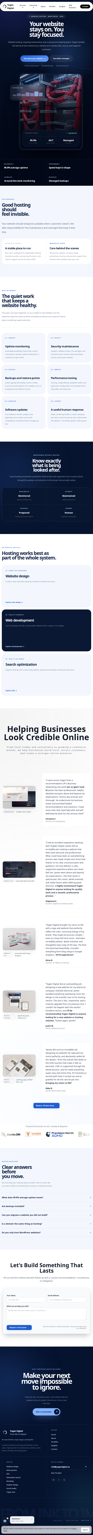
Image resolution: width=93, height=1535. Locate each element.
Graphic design (12, 1485)
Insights (62, 6)
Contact (85, 6)
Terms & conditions (72, 1520)
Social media (11, 1488)
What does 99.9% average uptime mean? (22, 1197)
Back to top (86, 1520)
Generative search (13, 1477)
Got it (85, 1530)
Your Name (11, 1295)
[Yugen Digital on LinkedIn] (64, 1480)
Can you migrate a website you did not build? (25, 1215)
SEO (8, 1474)
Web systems (11, 1470)
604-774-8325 (56, 1473)
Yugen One (10, 1492)
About (43, 6)
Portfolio (52, 6)
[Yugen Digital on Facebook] (59, 1480)
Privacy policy (58, 1520)
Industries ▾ (33, 6)
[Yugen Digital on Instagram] (53, 1480)
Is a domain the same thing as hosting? (22, 1223)
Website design (12, 1466)
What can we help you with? (18, 1306)
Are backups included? (13, 1206)
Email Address (53, 1295)
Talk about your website (34, 58)
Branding (10, 1481)
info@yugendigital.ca (69, 1467)
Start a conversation (47, 1411)
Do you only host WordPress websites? (21, 1232)
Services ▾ (23, 6)
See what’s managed (61, 58)
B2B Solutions (72, 6)
